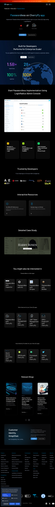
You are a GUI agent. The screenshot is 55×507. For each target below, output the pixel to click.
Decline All (6, 503)
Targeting (5, 498)
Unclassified (6, 500)
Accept (17, 503)
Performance (15, 495)
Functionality (15, 498)
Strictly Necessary (6, 495)
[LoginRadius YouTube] (53, 503)
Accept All (12, 503)
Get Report (39, 1)
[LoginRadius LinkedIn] (46, 503)
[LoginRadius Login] (47, 4)
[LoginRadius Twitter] (49, 503)
